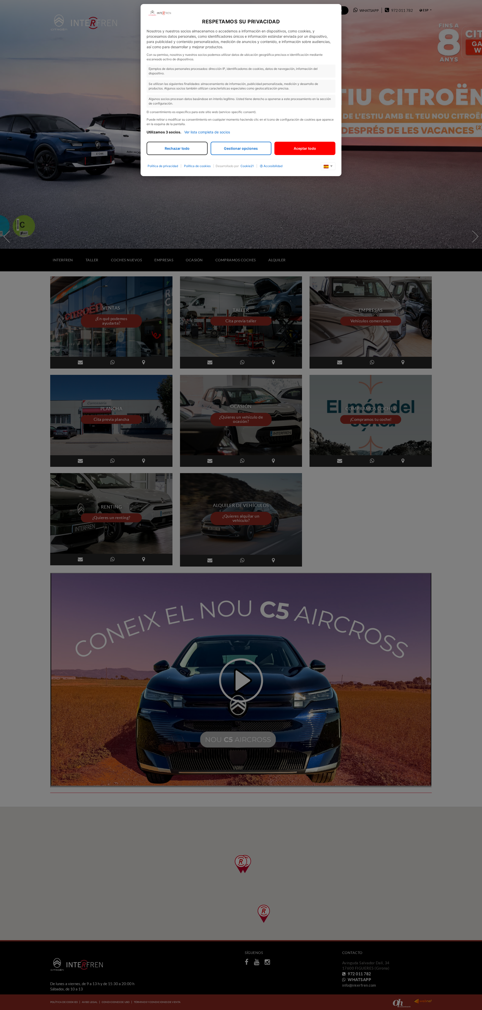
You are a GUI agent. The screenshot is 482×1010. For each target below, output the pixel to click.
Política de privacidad (163, 166)
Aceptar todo (305, 148)
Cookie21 (247, 166)
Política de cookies (197, 166)
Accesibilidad (273, 166)
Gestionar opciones (241, 148)
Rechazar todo (177, 148)
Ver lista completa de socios (207, 132)
